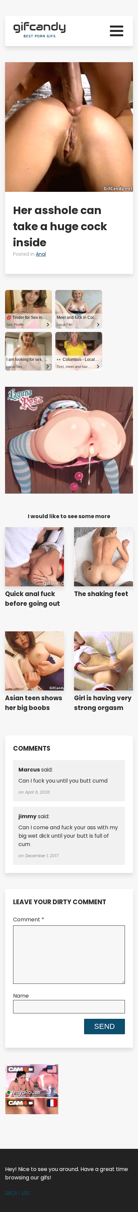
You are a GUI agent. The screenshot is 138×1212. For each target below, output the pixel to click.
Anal (41, 254)
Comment (28, 919)
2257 (26, 1193)
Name (21, 996)
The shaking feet (101, 593)
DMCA (11, 1193)
